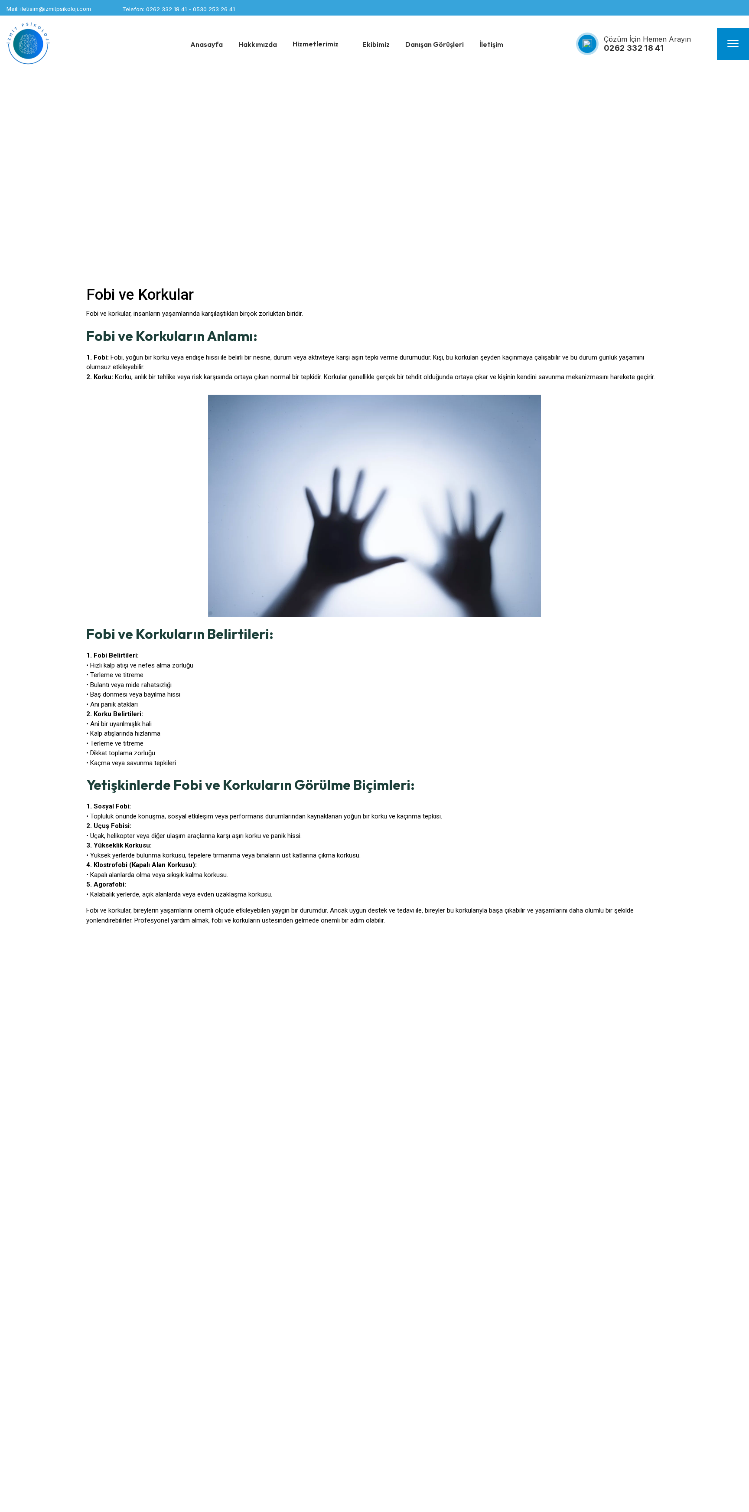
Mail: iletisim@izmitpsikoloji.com (49, 8)
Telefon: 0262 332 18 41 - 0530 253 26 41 (178, 9)
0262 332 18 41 (634, 47)
